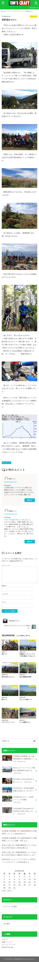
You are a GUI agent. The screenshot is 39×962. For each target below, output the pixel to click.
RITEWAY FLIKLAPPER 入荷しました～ (23, 780)
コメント (6, 565)
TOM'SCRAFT (18, 959)
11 (19, 879)
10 (14, 879)
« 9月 (4, 891)
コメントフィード (9, 944)
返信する (29, 500)
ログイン (5, 939)
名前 (4, 585)
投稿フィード (7, 942)
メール (5, 594)
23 (9, 885)
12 (25, 879)
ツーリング (7, 462)
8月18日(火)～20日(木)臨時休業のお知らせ (23, 789)
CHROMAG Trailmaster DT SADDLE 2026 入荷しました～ (23, 811)
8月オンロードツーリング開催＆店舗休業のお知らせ (24, 770)
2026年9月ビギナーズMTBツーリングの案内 (23, 799)
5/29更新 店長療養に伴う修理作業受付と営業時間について (23, 758)
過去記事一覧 (34, 8)
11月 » (9, 891)
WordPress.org (7, 947)
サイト (4, 602)
